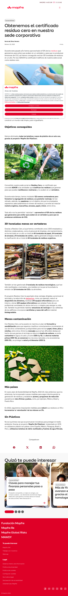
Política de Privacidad (23, 102)
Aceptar (34, 114)
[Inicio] (8, 7)
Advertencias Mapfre (10, 584)
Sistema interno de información (14, 564)
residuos (54, 51)
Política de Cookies (10, 102)
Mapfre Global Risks (14, 532)
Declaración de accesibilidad (13, 580)
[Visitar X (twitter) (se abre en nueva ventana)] (61, 589)
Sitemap (5, 554)
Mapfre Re (7, 528)
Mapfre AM (6, 547)
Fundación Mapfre (12, 523)
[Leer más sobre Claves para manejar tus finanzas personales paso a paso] (27, 503)
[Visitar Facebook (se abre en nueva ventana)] (45, 589)
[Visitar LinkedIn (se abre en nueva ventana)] (57, 589)
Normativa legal (8, 577)
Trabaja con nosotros (10, 551)
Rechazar (34, 110)
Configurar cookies (34, 106)
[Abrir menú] (60, 8)
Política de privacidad (10, 567)
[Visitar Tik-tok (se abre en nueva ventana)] (65, 589)
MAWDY (6, 537)
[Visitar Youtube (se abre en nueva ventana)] (49, 589)
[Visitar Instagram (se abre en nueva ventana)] (53, 589)
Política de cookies (9, 570)
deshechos (30, 298)
